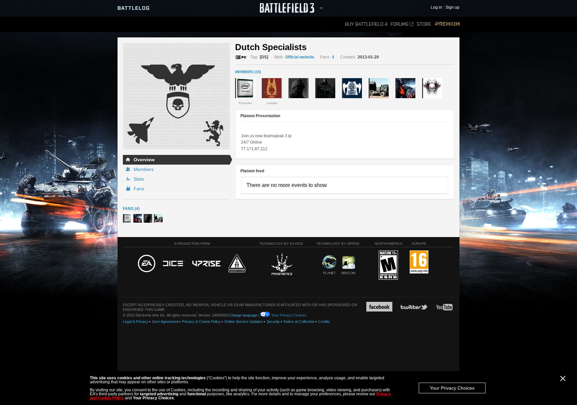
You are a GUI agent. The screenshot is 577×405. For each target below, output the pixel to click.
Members (144, 169)
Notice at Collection (299, 322)
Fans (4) (131, 208)
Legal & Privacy (135, 322)
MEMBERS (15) (248, 72)
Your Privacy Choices (452, 388)
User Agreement (165, 322)
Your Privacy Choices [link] (289, 315)
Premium (446, 24)
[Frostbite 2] (281, 265)
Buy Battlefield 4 (366, 24)
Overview (144, 159)
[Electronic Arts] (146, 264)
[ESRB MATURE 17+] (388, 265)
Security (273, 322)
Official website (299, 57)
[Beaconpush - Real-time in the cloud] (348, 265)
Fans (139, 188)
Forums (399, 24)
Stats (139, 179)
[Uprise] (206, 264)
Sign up (452, 7)
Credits (324, 322)
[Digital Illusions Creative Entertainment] (174, 264)
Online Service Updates (243, 322)
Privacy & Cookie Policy (201, 322)
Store (424, 24)
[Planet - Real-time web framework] (329, 264)
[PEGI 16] (419, 262)
